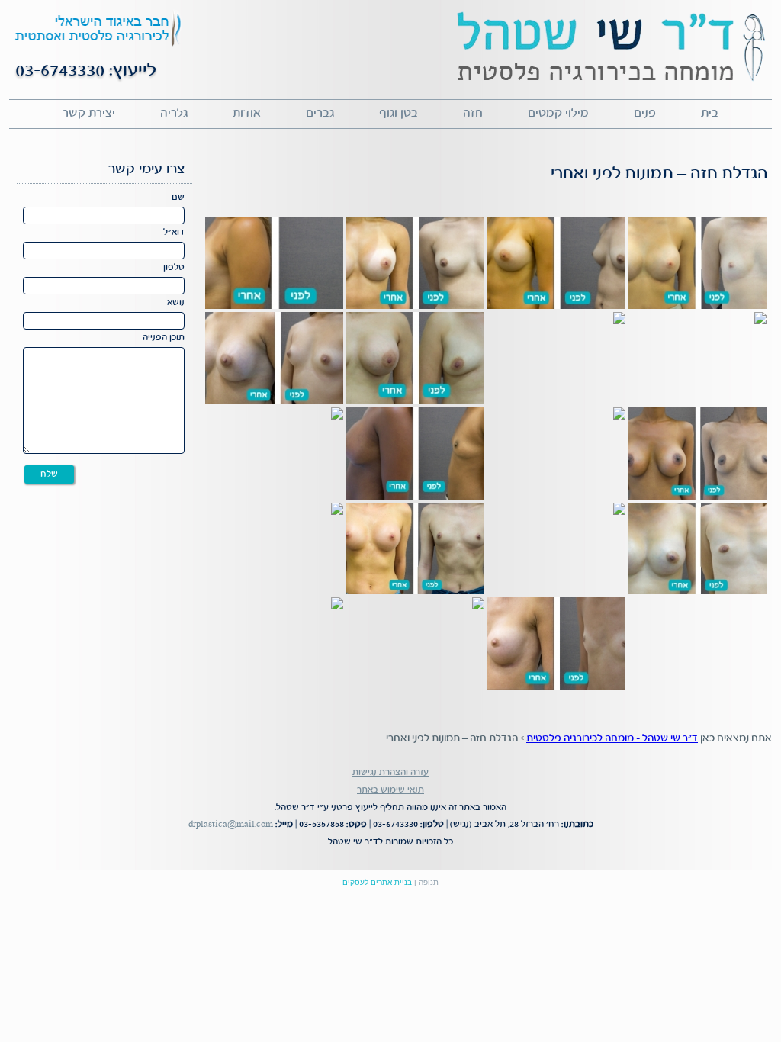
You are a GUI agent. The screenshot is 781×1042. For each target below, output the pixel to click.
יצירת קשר (89, 114)
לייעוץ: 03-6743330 (85, 71)
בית (709, 114)
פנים (645, 114)
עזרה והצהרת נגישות (390, 772)
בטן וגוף (398, 114)
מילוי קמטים (558, 114)
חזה (473, 114)
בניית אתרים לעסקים (377, 882)
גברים (320, 114)
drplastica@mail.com (230, 824)
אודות (247, 114)
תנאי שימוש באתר (390, 790)
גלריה (174, 114)
